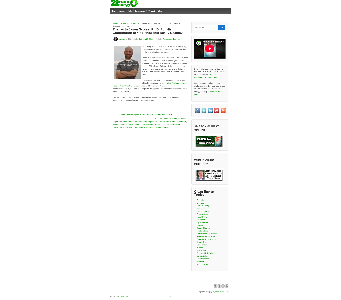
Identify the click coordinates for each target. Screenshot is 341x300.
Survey (200, 248)
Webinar (200, 261)
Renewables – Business (207, 234)
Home (113, 11)
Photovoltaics (202, 231)
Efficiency (201, 208)
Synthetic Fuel (203, 256)
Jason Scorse (181, 122)
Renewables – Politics (206, 236)
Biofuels (200, 200)
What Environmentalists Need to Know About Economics (148, 127)
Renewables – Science (206, 239)
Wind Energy (202, 264)
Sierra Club (159, 124)
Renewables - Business (128, 23)
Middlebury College (120, 124)
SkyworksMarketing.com (220, 292)
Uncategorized (203, 259)
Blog (160, 11)
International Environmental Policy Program (138, 122)
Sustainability (202, 250)
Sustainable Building (205, 253)
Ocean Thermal (203, 228)
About (121, 11)
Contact (151, 11)
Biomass (200, 203)
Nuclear (200, 225)
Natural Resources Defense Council (141, 124)
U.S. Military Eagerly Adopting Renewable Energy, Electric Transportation (144, 115)
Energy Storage (203, 214)
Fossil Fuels (202, 217)
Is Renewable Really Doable (165, 122)
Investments (140, 11)
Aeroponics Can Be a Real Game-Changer (169, 118)
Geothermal (202, 220)
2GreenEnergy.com (121, 296)
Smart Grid (201, 242)
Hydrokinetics (202, 222)
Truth (130, 11)
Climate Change (203, 206)
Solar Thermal (203, 245)
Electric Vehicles (203, 211)
